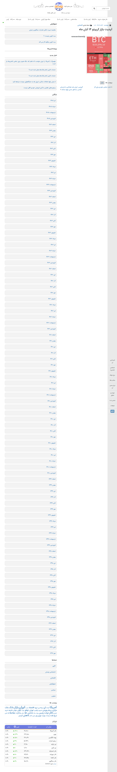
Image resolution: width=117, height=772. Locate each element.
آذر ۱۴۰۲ (53, 281)
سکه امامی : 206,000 (76, 19)
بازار (102, 82)
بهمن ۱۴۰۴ (52, 130)
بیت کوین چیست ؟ (50, 36)
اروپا (36, 707)
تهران (31, 710)
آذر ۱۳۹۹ (53, 497)
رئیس (41, 713)
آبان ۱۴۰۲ (53, 287)
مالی (22, 713)
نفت (51, 715)
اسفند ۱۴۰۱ (52, 335)
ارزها (41, 708)
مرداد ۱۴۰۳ (52, 238)
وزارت (43, 715)
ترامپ (36, 710)
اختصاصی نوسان (50, 672)
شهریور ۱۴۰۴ (52, 160)
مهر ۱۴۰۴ (53, 154)
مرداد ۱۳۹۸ (52, 593)
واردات (48, 716)
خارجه (10, 710)
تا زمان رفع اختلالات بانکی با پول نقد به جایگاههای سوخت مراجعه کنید (34, 82)
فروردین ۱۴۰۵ (51, 118)
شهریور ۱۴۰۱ (52, 371)
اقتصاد (31, 707)
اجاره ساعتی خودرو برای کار (102, 87)
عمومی (54, 696)
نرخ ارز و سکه (65, 13)
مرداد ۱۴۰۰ (52, 449)
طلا (25, 713)
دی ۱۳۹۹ (53, 491)
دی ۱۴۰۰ (53, 419)
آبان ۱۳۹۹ (53, 503)
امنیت (26, 708)
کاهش (26, 715)
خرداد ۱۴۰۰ (52, 461)
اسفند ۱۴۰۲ (52, 269)
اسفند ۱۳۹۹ (52, 479)
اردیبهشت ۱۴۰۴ (51, 184)
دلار (51, 713)
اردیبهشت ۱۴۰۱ (51, 395)
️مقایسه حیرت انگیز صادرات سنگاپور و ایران (42, 30)
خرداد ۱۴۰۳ (52, 251)
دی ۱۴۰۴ (53, 136)
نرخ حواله (112, 375)
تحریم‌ (40, 710)
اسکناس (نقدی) (112, 369)
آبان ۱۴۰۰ (53, 431)
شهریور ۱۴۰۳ (52, 232)
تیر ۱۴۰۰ (53, 455)
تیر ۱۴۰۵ (53, 100)
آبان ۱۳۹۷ (53, 647)
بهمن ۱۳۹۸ (52, 557)
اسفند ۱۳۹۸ (52, 551)
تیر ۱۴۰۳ (53, 245)
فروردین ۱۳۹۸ (51, 617)
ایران (22, 707)
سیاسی (53, 690)
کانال (30, 716)
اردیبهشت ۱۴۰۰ (51, 467)
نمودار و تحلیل (112, 394)
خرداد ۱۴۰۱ (52, 389)
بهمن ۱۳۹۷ (52, 629)
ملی (6, 713)
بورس (45, 710)
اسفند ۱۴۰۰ (52, 407)
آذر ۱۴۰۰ (53, 425)
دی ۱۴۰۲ (53, 275)
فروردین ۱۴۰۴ (51, 190)
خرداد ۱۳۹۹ (52, 533)
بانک (11, 708)
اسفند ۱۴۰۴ (52, 124)
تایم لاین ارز (112, 361)
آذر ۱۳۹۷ (53, 641)
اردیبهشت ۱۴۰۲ (51, 323)
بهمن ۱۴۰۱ (52, 341)
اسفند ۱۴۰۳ (52, 197)
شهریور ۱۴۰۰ (52, 443)
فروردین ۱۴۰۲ (51, 329)
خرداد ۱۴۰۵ (52, 106)
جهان (19, 710)
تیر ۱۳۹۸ (53, 599)
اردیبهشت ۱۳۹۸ (51, 611)
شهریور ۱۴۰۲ (52, 299)
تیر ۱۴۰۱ (53, 383)
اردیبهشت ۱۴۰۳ (51, 257)
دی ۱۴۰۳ (53, 208)
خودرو (55, 713)
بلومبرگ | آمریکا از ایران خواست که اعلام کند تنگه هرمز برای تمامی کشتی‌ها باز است (31, 62)
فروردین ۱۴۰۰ (51, 473)
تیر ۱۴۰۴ (53, 172)
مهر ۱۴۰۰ (53, 437)
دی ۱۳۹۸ (53, 563)
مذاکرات (18, 713)
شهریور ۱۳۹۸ (52, 587)
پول (36, 716)
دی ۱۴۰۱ (53, 347)
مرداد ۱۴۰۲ (52, 305)
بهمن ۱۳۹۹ (52, 485)
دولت (46, 713)
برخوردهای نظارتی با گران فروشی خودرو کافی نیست (40, 88)
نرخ (55, 715)
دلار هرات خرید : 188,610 (104, 19)
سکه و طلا (112, 380)
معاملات (11, 713)
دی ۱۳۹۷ (53, 635)
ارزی (39, 708)
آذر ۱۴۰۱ (53, 353)
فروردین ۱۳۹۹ (51, 545)
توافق (27, 710)
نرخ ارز (54, 764)
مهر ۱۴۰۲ (53, 293)
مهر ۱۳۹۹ (53, 509)
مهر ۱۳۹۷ (53, 653)
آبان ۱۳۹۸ (53, 575)
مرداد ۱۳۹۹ (52, 521)
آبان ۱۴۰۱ (53, 359)
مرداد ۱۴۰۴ (52, 166)
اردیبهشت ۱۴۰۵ (51, 112)
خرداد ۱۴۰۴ (52, 178)
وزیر (39, 715)
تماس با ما (112, 400)
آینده (47, 708)
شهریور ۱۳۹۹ (52, 515)
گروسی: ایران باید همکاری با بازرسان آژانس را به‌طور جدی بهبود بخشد (71, 88)
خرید (6, 710)
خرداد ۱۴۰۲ (52, 317)
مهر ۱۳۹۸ (53, 581)
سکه (34, 713)
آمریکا (53, 707)
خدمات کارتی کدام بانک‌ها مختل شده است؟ (42, 70)
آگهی (54, 666)
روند (37, 713)
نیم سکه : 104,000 (21, 19)
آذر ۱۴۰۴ (53, 142)
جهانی (15, 710)
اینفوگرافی (52, 684)
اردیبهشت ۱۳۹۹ (51, 539)
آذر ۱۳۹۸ (53, 569)
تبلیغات (112, 406)
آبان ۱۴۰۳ (53, 221)
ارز (45, 708)
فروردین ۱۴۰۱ (52, 401)
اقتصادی (80, 25)
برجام (50, 710)
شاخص (30, 713)
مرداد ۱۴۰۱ (53, 377)
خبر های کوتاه (51, 13)
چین (33, 716)
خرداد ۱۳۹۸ (52, 605)
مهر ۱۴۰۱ (53, 365)
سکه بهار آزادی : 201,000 (48, 19)
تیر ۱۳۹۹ (53, 527)
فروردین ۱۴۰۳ (51, 263)
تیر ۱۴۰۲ (53, 311)
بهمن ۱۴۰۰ (52, 413)
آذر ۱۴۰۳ (53, 214)
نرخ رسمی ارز (112, 386)
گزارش (21, 715)
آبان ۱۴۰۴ (53, 148)
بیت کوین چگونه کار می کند (47, 42)
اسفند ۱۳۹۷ (52, 623)
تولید (23, 710)
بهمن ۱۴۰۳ (52, 202)
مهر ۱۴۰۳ (53, 227)
